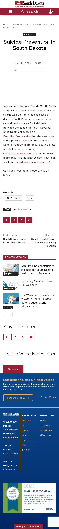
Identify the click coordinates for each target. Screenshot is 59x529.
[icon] (50, 12)
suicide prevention (22, 209)
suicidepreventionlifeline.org (33, 162)
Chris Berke (9, 469)
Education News (8, 274)
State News (29, 24)
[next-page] (11, 315)
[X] (14, 220)
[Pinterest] (21, 220)
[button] (29, 11)
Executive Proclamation (17, 136)
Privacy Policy (10, 453)
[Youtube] (31, 337)
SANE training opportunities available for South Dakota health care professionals (37, 269)
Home (6, 24)
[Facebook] (6, 220)
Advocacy (8, 308)
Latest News (16, 24)
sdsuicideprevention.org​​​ (23, 153)
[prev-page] (5, 315)
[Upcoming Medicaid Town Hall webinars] (11, 284)
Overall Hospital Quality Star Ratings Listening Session (43, 242)
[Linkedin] (29, 220)
